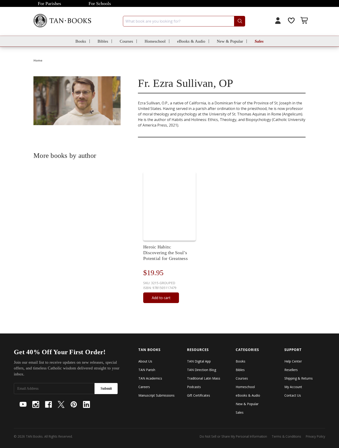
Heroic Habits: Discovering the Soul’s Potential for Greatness (165, 252)
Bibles (103, 41)
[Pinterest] (73, 404)
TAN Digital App (199, 361)
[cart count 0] (304, 21)
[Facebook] (48, 404)
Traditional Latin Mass (203, 378)
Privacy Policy (315, 436)
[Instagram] (35, 404)
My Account (293, 387)
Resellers (291, 370)
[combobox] (184, 21)
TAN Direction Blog (201, 370)
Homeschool (155, 41)
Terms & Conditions (286, 436)
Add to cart (161, 297)
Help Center (293, 361)
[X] (61, 404)
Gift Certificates (198, 395)
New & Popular (230, 41)
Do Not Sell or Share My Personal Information (233, 436)
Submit (106, 388)
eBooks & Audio (191, 41)
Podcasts (194, 387)
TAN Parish (146, 370)
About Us (145, 361)
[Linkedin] (86, 404)
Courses (126, 41)
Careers (144, 387)
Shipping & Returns (298, 378)
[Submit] (239, 21)
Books (80, 41)
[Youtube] (23, 404)
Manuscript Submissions (156, 395)
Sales (259, 41)
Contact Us (292, 395)
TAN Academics (150, 378)
